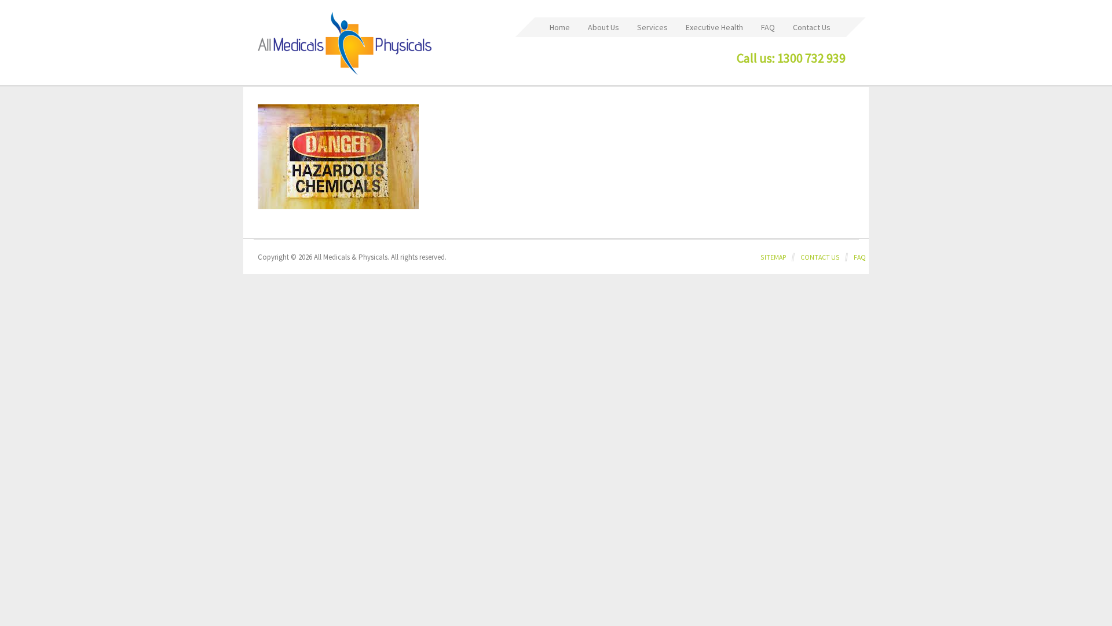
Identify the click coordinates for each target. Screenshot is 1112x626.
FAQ (860, 257)
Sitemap (773, 257)
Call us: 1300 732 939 (791, 58)
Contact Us (820, 257)
